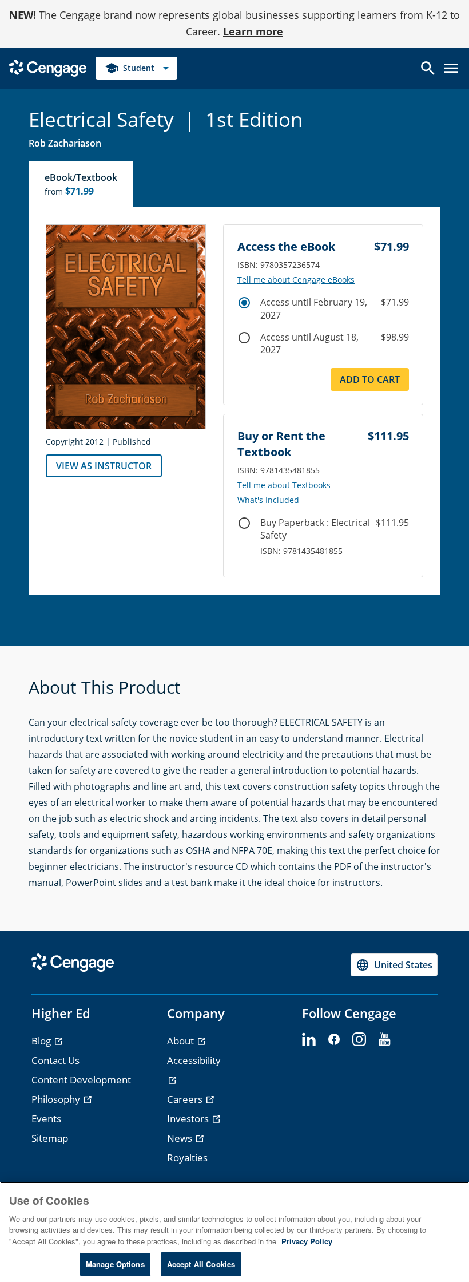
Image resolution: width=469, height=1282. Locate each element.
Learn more (253, 31)
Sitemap (49, 1138)
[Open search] (428, 68)
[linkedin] (309, 1039)
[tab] (81, 184)
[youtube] (384, 1039)
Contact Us (55, 1060)
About (181, 1040)
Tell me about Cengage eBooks (296, 279)
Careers (186, 1099)
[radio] (244, 303)
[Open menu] (451, 68)
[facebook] (334, 1039)
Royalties (187, 1157)
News (180, 1138)
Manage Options (115, 1264)
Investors (189, 1118)
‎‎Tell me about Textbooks (284, 485)
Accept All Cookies (201, 1264)
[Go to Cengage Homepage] (47, 66)
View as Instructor (104, 466)
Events (46, 1118)
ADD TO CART (370, 379)
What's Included (268, 500)
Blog (42, 1040)
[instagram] (359, 1039)
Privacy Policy (306, 1241)
